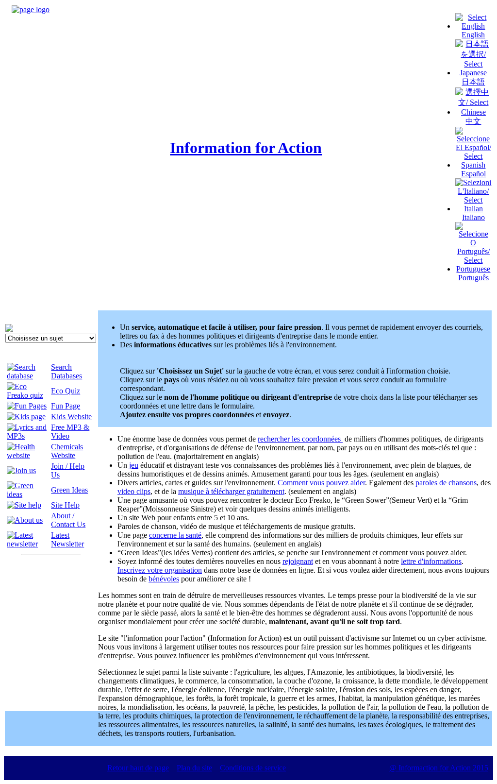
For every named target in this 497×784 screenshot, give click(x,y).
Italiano (473, 217)
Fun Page (65, 406)
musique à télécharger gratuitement (231, 491)
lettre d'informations (431, 561)
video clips (133, 491)
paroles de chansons (446, 482)
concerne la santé (175, 535)
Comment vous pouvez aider (321, 482)
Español (473, 174)
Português (473, 277)
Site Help (65, 505)
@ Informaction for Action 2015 (438, 768)
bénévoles (164, 579)
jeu (133, 465)
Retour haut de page (138, 768)
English (473, 35)
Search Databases (66, 371)
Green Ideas (69, 490)
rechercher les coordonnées (300, 439)
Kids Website (71, 416)
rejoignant (297, 561)
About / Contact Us (68, 519)
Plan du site (194, 768)
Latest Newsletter (67, 539)
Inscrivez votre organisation (159, 570)
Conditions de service (253, 768)
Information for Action (246, 147)
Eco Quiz (65, 391)
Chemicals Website (67, 451)
